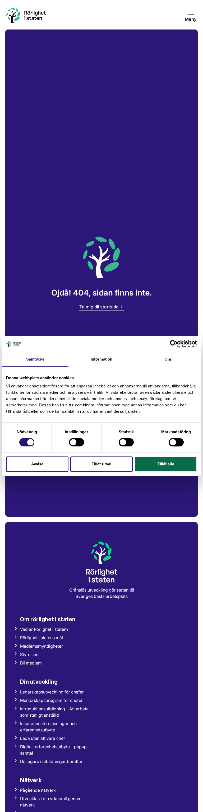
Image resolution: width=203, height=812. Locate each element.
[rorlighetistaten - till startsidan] (26, 15)
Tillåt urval (101, 464)
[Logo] (101, 562)
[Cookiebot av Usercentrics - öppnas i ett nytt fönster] (174, 344)
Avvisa (37, 464)
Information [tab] (101, 359)
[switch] (76, 442)
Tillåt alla (166, 464)
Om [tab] (167, 359)
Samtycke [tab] (35, 359)
